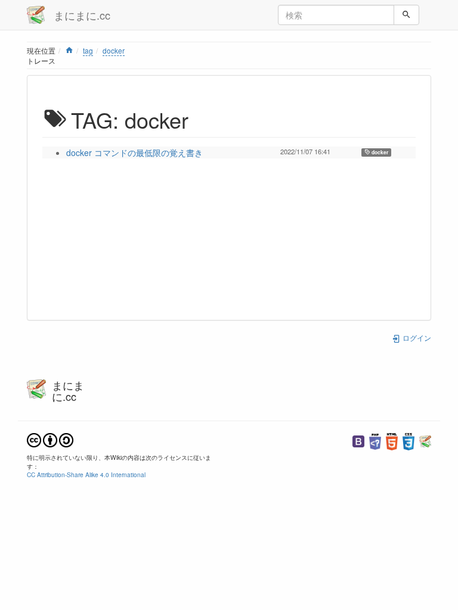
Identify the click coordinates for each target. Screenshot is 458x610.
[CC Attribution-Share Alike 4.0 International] (50, 439)
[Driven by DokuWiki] (425, 440)
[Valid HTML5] (392, 440)
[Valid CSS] (408, 440)
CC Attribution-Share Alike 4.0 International (86, 474)
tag (88, 50)
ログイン (416, 337)
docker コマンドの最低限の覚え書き (134, 152)
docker (114, 50)
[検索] (406, 15)
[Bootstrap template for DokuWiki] (358, 440)
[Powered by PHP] (375, 440)
